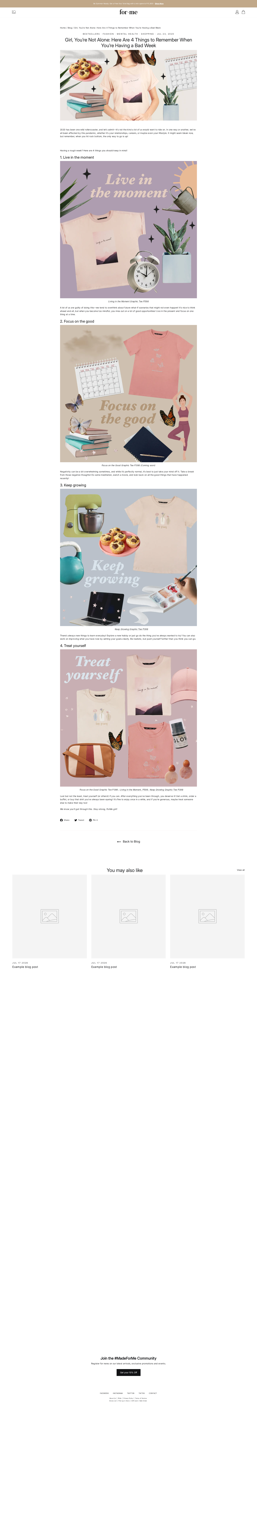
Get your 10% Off (128, 1372)
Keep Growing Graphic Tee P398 (166, 789)
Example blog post (25, 967)
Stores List (113, 1401)
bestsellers (91, 34)
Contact (153, 1393)
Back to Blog (131, 841)
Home (63, 28)
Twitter (130, 1393)
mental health (127, 34)
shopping (147, 34)
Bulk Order (143, 1401)
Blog (70, 28)
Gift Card (134, 1401)
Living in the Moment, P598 (134, 789)
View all (241, 870)
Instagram (118, 1393)
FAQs (119, 1398)
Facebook (104, 1393)
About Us (112, 1398)
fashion (108, 34)
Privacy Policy (128, 1398)
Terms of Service (141, 1398)
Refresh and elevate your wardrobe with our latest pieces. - (128, 4)
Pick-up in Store (124, 1401)
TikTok (142, 1393)
